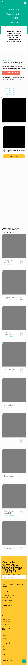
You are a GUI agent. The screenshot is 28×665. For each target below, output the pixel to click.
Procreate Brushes (7, 619)
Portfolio (4, 635)
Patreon (4, 654)
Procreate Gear (6, 621)
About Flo (4, 633)
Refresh (4, 79)
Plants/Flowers (14, 9)
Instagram (4, 647)
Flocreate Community (8, 595)
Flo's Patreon (13, 68)
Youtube (4, 649)
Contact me (5, 638)
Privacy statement (7, 660)
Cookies (19, 660)
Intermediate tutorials (8, 603)
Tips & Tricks (5, 608)
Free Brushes (5, 624)
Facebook (4, 652)
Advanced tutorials (7, 605)
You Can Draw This (7, 598)
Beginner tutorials (7, 600)
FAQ (3, 610)
